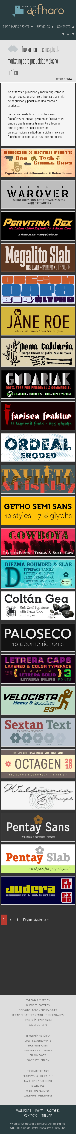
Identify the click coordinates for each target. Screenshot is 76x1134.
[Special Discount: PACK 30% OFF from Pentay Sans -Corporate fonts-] (38, 839)
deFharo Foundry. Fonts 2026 (38, 10)
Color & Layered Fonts (38, 1040)
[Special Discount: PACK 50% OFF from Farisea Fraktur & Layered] (38, 428)
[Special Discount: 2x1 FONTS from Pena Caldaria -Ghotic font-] (38, 365)
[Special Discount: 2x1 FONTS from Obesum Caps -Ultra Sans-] (38, 302)
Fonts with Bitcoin (38, 1060)
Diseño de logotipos (38, 1005)
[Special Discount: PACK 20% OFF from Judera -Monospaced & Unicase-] (38, 903)
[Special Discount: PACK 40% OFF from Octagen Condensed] (38, 776)
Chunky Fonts (38, 1055)
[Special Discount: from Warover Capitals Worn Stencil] (38, 207)
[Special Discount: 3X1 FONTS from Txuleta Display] (38, 491)
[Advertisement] (38, 956)
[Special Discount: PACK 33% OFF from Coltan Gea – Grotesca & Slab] (38, 618)
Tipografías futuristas (38, 1050)
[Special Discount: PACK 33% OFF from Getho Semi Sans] (38, 523)
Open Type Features (38, 1090)
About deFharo (38, 1024)
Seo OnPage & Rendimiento (38, 1076)
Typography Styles (38, 1000)
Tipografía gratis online (38, 1020)
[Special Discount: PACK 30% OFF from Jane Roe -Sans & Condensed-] (38, 333)
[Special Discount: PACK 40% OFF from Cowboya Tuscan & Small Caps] (38, 555)
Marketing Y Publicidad (38, 1081)
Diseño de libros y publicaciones (38, 1010)
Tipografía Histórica (38, 1035)
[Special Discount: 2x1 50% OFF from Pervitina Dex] (38, 238)
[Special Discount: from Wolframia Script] (38, 808)
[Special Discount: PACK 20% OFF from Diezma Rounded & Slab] (38, 586)
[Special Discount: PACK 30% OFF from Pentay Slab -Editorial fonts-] (38, 871)
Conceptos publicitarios (38, 1095)
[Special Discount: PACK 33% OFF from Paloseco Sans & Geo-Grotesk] (38, 650)
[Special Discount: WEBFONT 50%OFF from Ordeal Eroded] (38, 460)
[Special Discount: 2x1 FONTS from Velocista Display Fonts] (38, 713)
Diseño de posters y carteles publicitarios (38, 1015)
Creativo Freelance (38, 1071)
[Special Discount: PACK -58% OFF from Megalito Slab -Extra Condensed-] (38, 270)
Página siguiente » (36, 919)
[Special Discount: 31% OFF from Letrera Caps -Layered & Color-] (38, 681)
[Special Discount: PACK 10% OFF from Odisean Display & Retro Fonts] (38, 175)
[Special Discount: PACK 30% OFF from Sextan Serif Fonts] (38, 745)
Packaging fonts (38, 1045)
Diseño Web (38, 1085)
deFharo (59, 79)
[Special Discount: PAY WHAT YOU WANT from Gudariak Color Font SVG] (38, 397)
